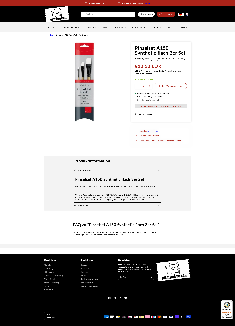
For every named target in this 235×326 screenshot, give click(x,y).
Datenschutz (86, 268)
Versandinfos (152, 131)
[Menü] (231, 301)
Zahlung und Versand (89, 279)
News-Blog (48, 268)
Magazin (47, 265)
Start (52, 35)
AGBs (83, 276)
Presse (46, 286)
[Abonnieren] (151, 277)
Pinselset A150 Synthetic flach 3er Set (73, 35)
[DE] (181, 14)
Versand (168, 71)
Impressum (85, 265)
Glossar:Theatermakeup (53, 276)
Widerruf (85, 272)
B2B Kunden (49, 272)
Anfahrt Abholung (51, 283)
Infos (147, 3)
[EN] (187, 14)
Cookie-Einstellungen (89, 286)
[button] (166, 14)
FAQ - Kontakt (50, 279)
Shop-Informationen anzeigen (149, 100)
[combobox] (108, 14)
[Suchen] (83, 14)
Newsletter (48, 290)
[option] (187, 14)
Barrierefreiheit (87, 283)
